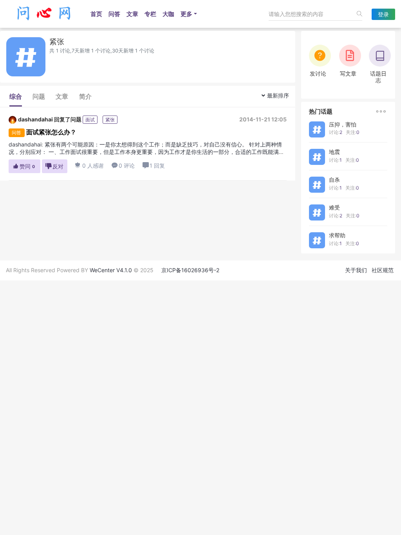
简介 (85, 96)
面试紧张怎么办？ (51, 132)
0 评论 (123, 165)
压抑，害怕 (342, 124)
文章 (132, 14)
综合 (15, 96)
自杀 (334, 179)
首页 (96, 14)
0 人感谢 (89, 165)
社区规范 (383, 270)
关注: (352, 132)
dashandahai (35, 119)
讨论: (335, 132)
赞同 (24, 166)
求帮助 (337, 235)
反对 (54, 166)
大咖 (168, 14)
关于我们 (356, 270)
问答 (114, 14)
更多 (186, 14)
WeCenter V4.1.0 (111, 270)
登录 (383, 14)
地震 (334, 151)
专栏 (150, 14)
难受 (334, 207)
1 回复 (157, 165)
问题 (39, 96)
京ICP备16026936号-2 (190, 270)
